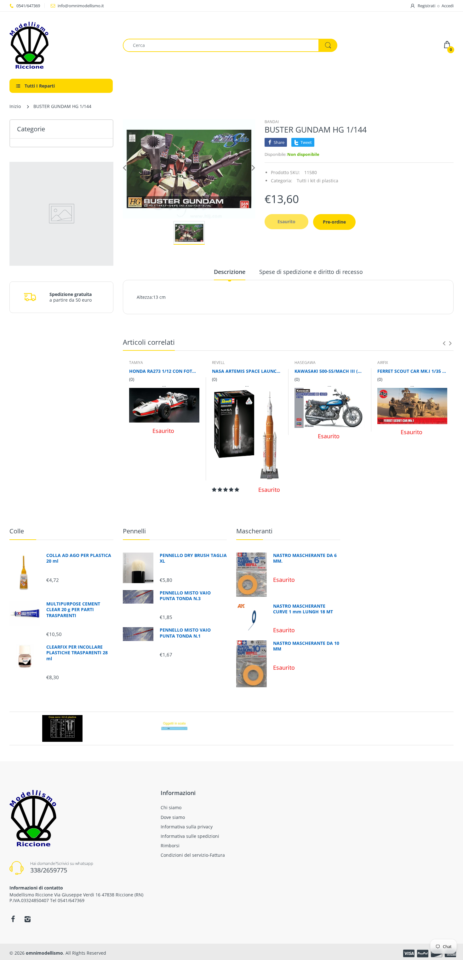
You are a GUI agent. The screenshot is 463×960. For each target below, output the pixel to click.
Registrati (426, 6)
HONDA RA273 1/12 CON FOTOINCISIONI (164, 371)
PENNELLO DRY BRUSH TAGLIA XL (193, 558)
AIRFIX (382, 362)
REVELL (218, 362)
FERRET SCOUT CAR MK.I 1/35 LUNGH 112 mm (412, 371)
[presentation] (444, 343)
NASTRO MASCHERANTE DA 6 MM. (305, 558)
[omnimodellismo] (61, 45)
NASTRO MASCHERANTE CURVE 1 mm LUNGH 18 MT (303, 609)
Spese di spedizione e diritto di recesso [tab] (311, 272)
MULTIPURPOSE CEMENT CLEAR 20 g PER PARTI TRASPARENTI (73, 609)
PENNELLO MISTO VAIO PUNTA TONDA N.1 (185, 633)
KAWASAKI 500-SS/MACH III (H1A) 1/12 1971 (329, 371)
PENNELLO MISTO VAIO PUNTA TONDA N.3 (185, 595)
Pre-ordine (334, 222)
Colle (16, 531)
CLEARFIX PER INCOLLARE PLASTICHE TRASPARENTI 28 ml (77, 652)
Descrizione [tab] (229, 272)
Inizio (15, 106)
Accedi (448, 6)
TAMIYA (136, 362)
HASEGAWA (305, 362)
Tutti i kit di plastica (317, 181)
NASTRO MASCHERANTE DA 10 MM (306, 646)
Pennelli (134, 531)
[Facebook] (12, 919)
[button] (226, 489)
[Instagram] (27, 919)
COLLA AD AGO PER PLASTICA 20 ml (78, 558)
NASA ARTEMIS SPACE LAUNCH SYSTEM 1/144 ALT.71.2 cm (247, 371)
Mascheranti (254, 531)
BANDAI (272, 121)
